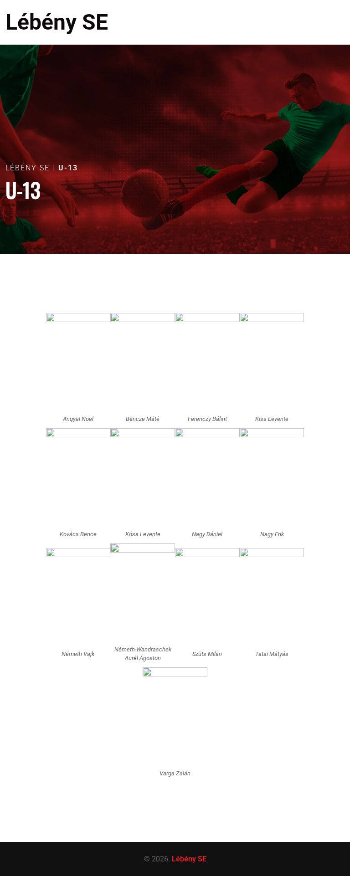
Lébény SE (56, 22)
